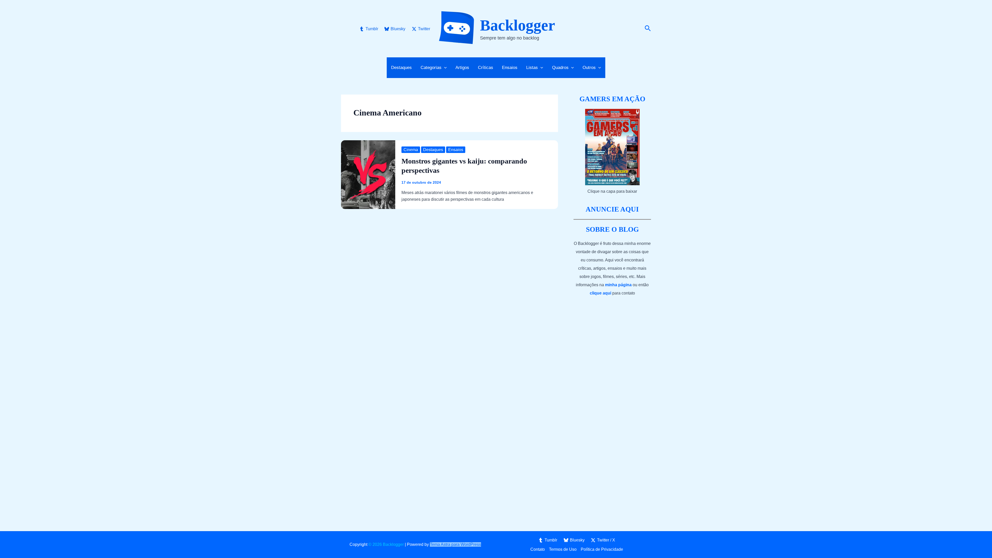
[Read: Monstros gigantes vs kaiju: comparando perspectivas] (368, 174)
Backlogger (517, 25)
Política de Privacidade (602, 549)
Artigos (462, 67)
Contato (537, 549)
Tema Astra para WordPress (455, 544)
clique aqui (600, 293)
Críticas (485, 67)
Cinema (411, 150)
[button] (648, 28)
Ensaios (509, 67)
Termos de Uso (563, 549)
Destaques (401, 67)
